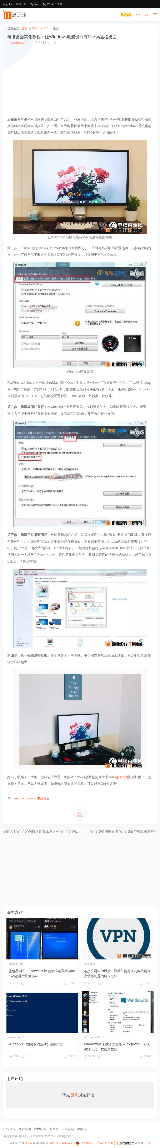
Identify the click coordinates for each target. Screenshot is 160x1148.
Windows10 (19, 42)
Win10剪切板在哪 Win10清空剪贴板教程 (122, 831)
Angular (7, 4)
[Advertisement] (80, 80)
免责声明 (25, 1129)
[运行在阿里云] (124, 1143)
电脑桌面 (121, 777)
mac (17, 798)
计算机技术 (16, 964)
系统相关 (90, 964)
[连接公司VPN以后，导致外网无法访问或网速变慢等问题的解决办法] (118, 938)
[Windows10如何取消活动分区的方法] (42, 1012)
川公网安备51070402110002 (96, 1143)
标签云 (81, 1129)
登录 (74, 1094)
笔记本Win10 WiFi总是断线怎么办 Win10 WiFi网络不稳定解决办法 (58, 831)
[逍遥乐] (15, 14)
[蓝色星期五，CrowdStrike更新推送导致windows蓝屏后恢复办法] (42, 938)
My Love (34, 4)
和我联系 (40, 1129)
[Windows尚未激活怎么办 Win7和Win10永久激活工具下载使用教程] (118, 1012)
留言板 (54, 1129)
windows (28, 798)
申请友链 (68, 1129)
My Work (48, 4)
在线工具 (21, 4)
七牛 (148, 1143)
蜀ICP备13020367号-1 (62, 1143)
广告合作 (9, 1129)
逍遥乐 (28, 1143)
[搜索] (138, 14)
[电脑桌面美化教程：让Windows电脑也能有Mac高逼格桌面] (80, 186)
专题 (59, 4)
